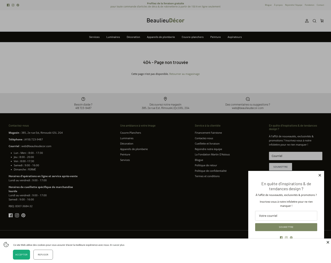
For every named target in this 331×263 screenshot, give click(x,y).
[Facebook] (281, 237)
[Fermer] (320, 175)
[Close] (327, 242)
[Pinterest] (291, 237)
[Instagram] (286, 237)
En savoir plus (117, 244)
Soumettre (286, 227)
